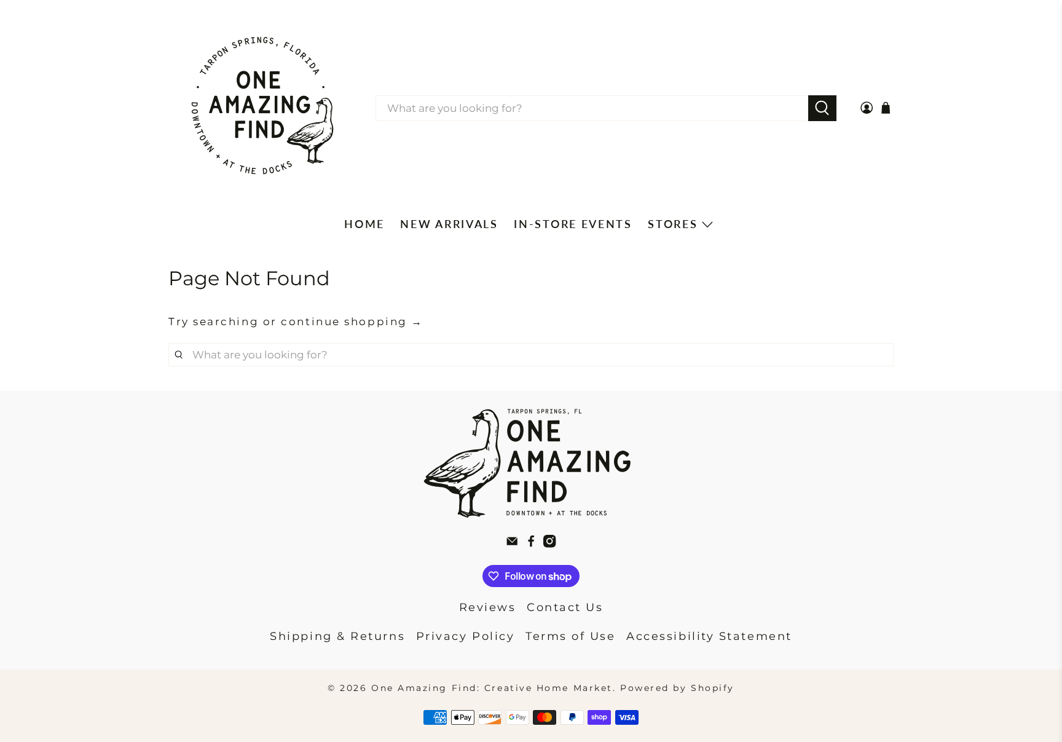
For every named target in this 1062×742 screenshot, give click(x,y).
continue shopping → (352, 321)
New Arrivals (449, 224)
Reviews (487, 607)
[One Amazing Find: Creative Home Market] (262, 108)
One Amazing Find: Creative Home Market (492, 687)
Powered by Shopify (677, 687)
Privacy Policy (465, 636)
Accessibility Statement (709, 636)
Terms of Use (570, 636)
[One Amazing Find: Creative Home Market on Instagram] (549, 544)
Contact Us (565, 607)
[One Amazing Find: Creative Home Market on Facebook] (531, 544)
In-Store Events (573, 224)
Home (364, 224)
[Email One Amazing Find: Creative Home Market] (512, 544)
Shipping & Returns (337, 636)
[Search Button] (822, 108)
